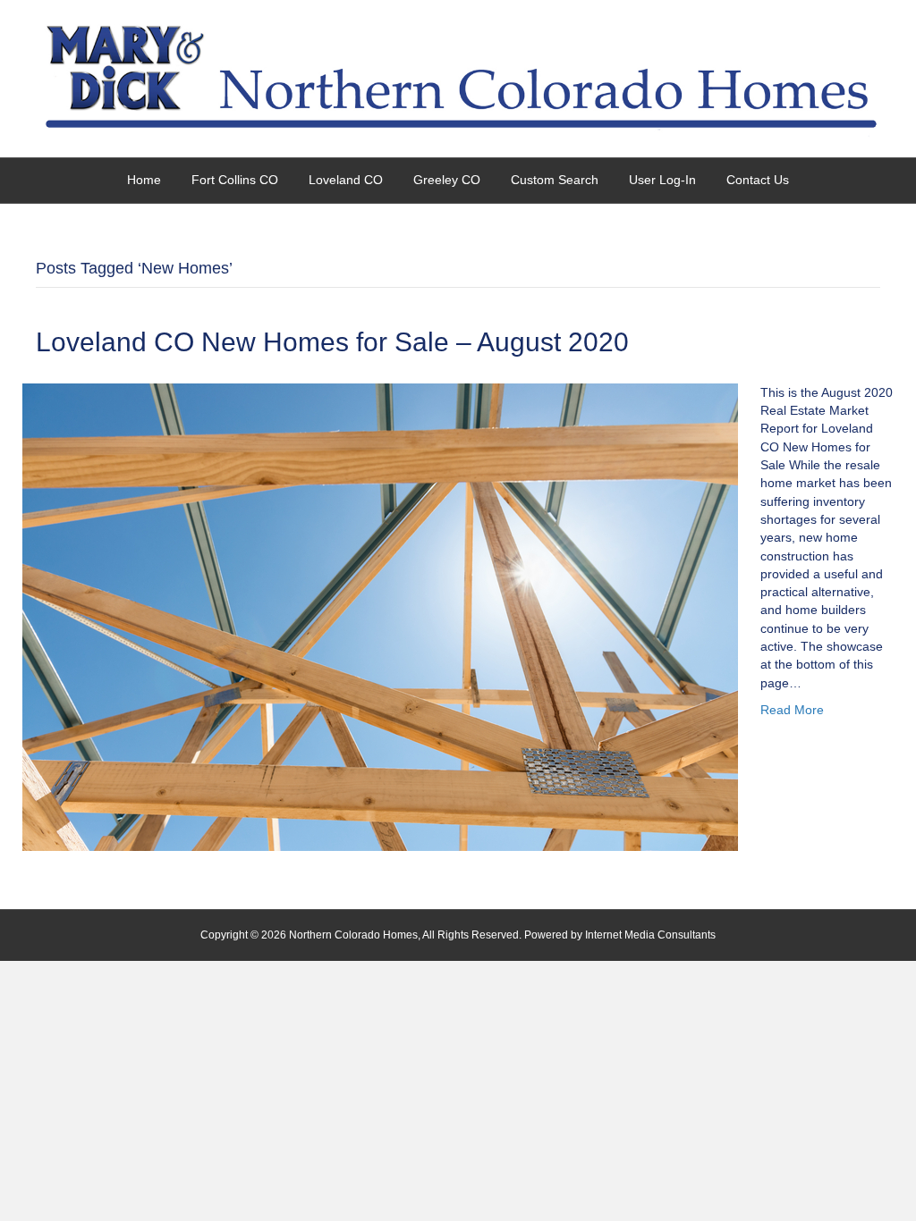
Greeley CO (446, 180)
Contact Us (757, 180)
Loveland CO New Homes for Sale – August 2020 (332, 342)
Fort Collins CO (234, 180)
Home (144, 180)
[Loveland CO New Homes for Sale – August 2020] (380, 616)
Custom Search (554, 180)
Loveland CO (346, 180)
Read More (792, 710)
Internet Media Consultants (650, 935)
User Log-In (662, 180)
